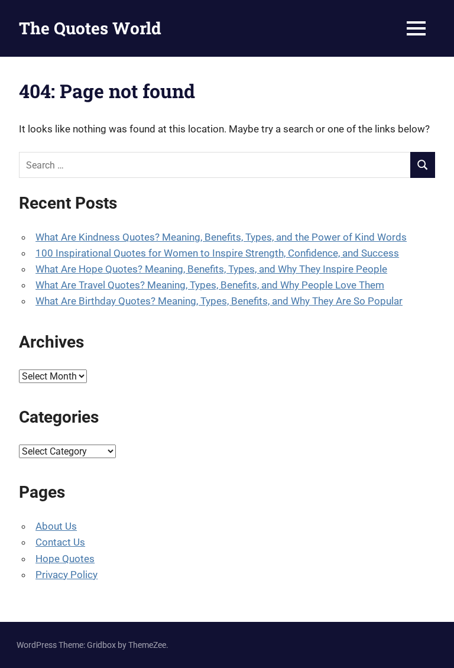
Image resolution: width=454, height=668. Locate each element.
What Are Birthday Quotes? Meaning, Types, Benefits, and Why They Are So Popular (219, 301)
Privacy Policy (66, 575)
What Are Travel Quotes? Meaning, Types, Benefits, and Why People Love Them (209, 285)
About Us (56, 526)
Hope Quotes (65, 559)
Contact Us (60, 542)
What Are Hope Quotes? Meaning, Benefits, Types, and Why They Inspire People (211, 269)
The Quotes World (90, 28)
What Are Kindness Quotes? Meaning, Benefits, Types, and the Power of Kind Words (221, 237)
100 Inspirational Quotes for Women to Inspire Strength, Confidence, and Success (217, 253)
